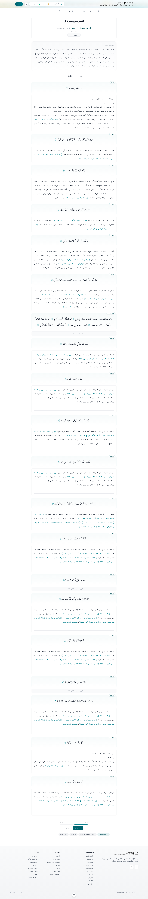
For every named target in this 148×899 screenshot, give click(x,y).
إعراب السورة (73, 834)
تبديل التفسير (74, 35)
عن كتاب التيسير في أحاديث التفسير (87, 834)
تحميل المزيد (77, 828)
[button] (81, 11)
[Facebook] (136, 867)
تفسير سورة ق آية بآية (103, 834)
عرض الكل (68, 828)
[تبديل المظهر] (26, 4)
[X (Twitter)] (132, 867)
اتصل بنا (19, 4)
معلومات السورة (63, 834)
